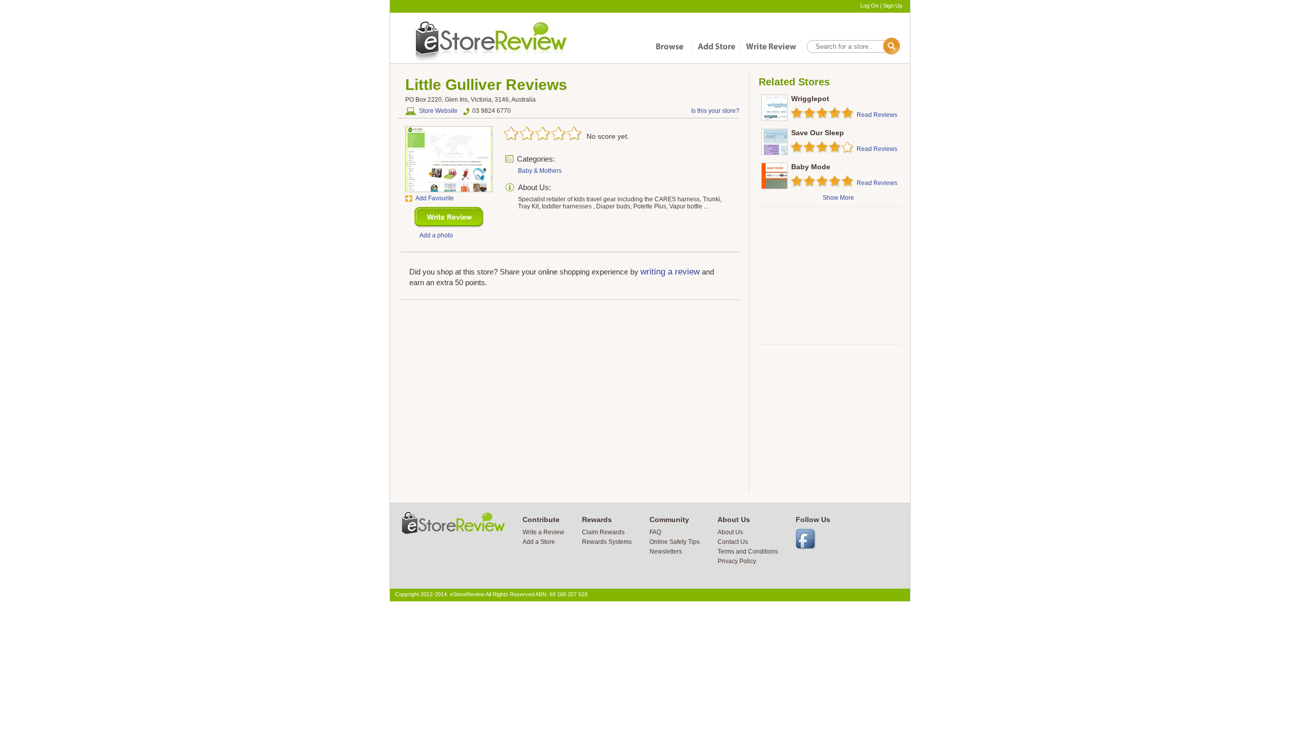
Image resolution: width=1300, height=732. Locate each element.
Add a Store (539, 541)
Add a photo (436, 235)
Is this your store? (715, 110)
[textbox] (852, 46)
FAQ (655, 532)
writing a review (670, 272)
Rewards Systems (607, 541)
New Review (449, 217)
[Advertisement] (830, 275)
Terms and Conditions (748, 551)
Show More (838, 197)
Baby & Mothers (540, 170)
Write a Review (543, 532)
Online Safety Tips (674, 541)
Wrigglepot (810, 99)
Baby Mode (810, 167)
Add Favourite (434, 198)
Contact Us (733, 541)
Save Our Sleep (817, 133)
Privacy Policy (737, 561)
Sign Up (892, 6)
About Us (730, 532)
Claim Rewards (603, 532)
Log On (869, 6)
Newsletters (665, 551)
